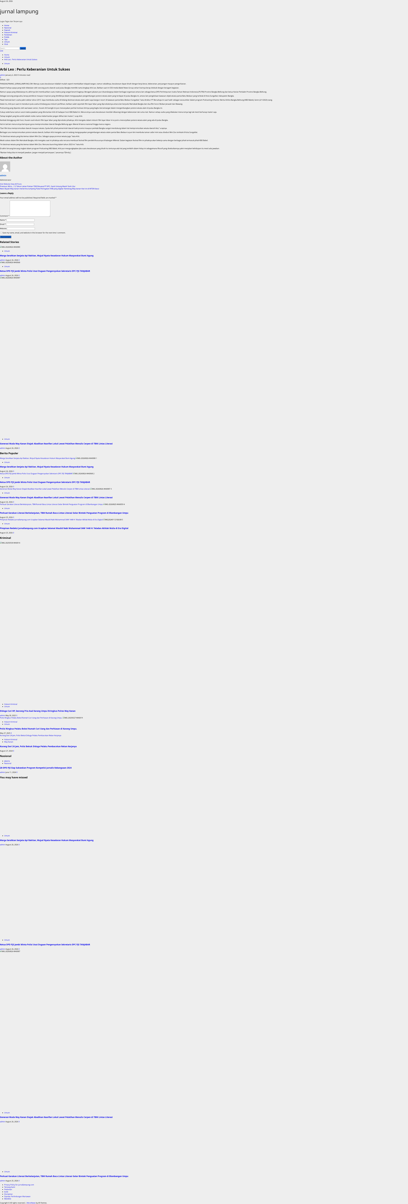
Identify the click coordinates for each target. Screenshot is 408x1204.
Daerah (7, 30)
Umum (7, 42)
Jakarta (7, 761)
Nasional (7, 28)
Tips (6, 39)
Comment (4, 216)
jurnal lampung (19, 11)
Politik (6, 37)
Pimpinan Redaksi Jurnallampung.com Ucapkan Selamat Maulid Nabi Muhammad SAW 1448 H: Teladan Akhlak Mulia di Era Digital (51, 519)
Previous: (37, 186)
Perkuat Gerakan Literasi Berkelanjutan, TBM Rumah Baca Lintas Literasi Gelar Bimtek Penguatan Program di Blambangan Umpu (51, 504)
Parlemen (8, 35)
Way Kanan (8, 742)
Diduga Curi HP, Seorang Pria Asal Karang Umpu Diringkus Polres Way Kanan (37, 711)
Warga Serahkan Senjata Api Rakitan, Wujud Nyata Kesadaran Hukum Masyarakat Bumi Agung (47, 255)
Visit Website (5, 184)
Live (1, 51)
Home (6, 25)
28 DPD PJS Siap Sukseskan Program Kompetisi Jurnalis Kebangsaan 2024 (36, 767)
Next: (49, 189)
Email (3, 224)
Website (3, 228)
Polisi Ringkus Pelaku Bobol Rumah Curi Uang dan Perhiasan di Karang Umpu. (31, 718)
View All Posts (16, 184)
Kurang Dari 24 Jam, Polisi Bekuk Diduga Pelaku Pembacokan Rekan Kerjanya (30, 735)
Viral (6, 44)
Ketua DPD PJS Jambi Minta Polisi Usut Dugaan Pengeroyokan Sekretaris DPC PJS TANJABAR (45, 271)
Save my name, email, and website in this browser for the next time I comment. (34, 233)
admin (3, 75)
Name (3, 220)
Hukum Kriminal (10, 32)
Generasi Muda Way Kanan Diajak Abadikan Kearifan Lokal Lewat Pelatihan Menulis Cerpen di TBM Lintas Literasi (56, 443)
